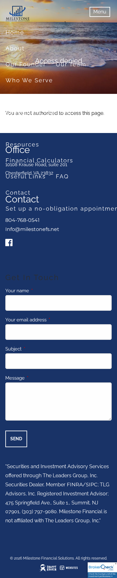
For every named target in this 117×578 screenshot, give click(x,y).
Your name (39, 291)
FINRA (75, 485)
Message (37, 378)
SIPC (92, 485)
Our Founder (26, 64)
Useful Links (26, 176)
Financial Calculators (39, 160)
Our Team (71, 64)
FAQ (62, 176)
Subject (36, 349)
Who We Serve (29, 80)
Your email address (48, 320)
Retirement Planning (39, 112)
